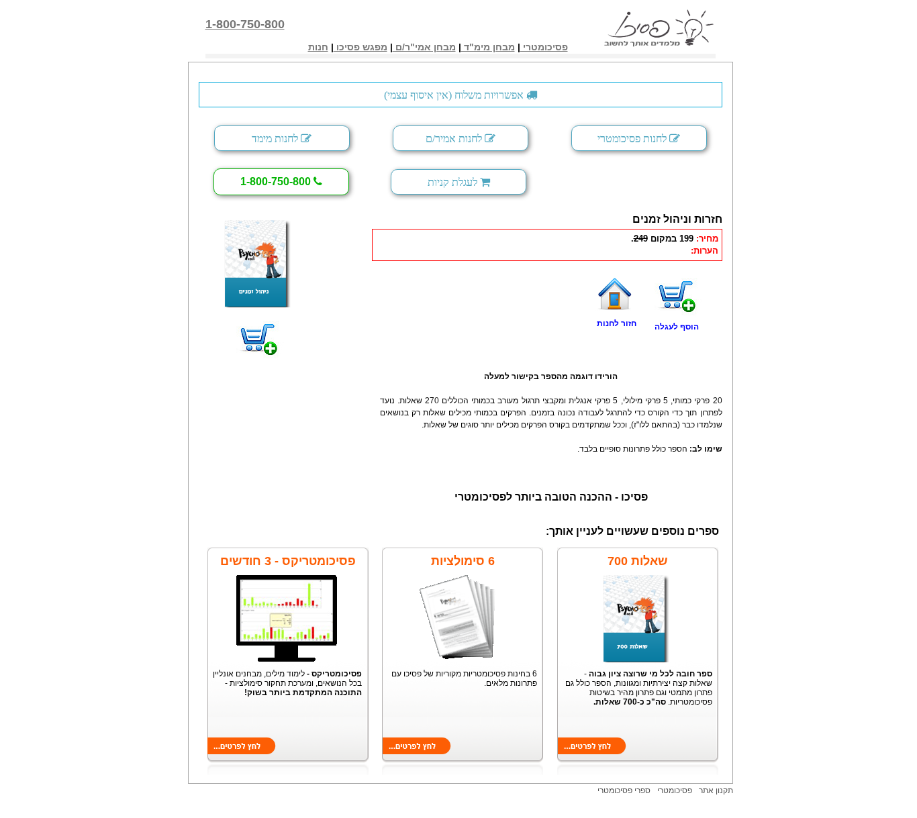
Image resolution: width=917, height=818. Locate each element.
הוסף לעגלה (677, 326)
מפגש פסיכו (360, 47)
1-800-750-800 (245, 24)
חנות (318, 47)
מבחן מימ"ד (488, 47)
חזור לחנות (616, 323)
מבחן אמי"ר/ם (424, 47)
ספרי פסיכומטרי (623, 790)
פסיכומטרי (544, 47)
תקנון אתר (716, 790)
